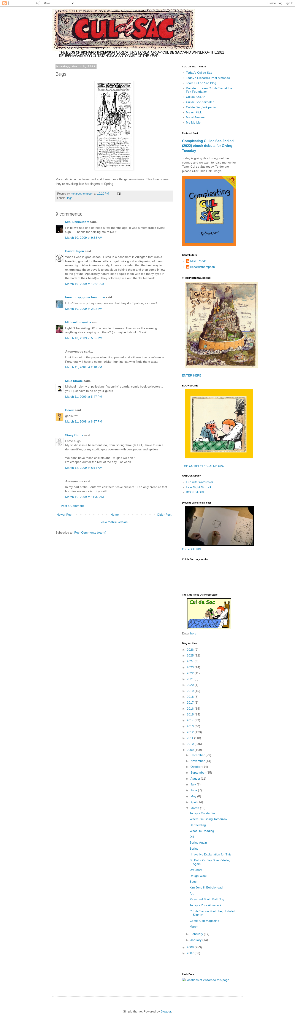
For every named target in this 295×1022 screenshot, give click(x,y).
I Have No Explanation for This (210, 854)
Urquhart (196, 869)
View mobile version (114, 522)
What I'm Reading (202, 831)
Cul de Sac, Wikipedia (201, 107)
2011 (190, 738)
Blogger (166, 1011)
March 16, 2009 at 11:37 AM (84, 497)
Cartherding (198, 825)
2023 (191, 667)
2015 (191, 714)
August (195, 778)
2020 (191, 685)
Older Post (164, 514)
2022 (191, 673)
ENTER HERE (191, 375)
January (196, 940)
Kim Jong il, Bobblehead (206, 887)
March (195, 808)
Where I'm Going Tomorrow (208, 819)
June (194, 790)
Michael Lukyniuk (78, 322)
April (193, 802)
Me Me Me (193, 122)
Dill (192, 836)
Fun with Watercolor (199, 482)
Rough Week (198, 875)
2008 (191, 947)
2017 (191, 702)
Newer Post (64, 514)
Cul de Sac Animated (200, 102)
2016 (191, 708)
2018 (191, 696)
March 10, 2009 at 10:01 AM (84, 284)
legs (69, 198)
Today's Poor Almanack (205, 905)
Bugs (193, 881)
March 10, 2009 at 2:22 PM (83, 308)
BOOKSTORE (195, 492)
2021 (191, 679)
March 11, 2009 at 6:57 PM (83, 421)
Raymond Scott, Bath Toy (207, 899)
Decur (69, 410)
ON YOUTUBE (192, 549)
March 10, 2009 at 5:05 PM (83, 338)
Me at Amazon (196, 117)
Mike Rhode (74, 381)
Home (115, 514)
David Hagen (74, 251)
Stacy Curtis (74, 435)
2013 (191, 726)
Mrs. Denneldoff (77, 222)
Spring (194, 848)
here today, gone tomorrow (85, 297)
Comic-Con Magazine (204, 920)
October (196, 766)
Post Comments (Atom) (90, 532)
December (198, 755)
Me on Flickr (194, 112)
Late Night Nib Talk (199, 487)
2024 (191, 661)
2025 (191, 655)
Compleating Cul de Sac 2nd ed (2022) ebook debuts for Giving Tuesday (208, 146)
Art (191, 893)
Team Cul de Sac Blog (201, 83)
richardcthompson (202, 267)
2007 (191, 953)
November (198, 761)
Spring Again (198, 842)
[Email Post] (118, 193)
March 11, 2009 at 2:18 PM (83, 367)
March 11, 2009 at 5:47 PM (83, 396)
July (193, 784)
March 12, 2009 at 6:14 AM (83, 467)
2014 (191, 720)
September (198, 772)
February (197, 934)
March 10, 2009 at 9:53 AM (83, 237)
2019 (191, 691)
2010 (191, 743)
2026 (191, 649)
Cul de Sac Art (195, 97)
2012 (191, 732)
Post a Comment (72, 505)
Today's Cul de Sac (199, 72)
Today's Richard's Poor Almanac (208, 77)
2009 (191, 750)
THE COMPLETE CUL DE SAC (203, 465)
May (193, 796)
